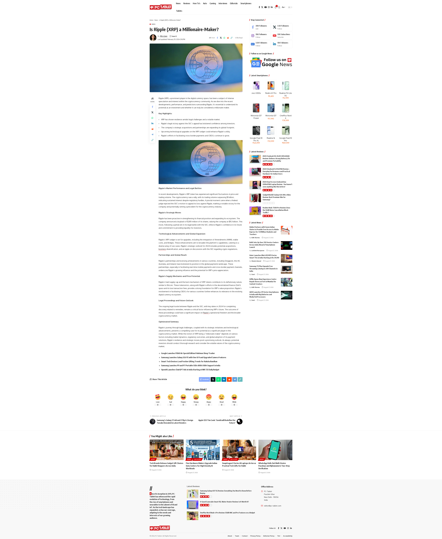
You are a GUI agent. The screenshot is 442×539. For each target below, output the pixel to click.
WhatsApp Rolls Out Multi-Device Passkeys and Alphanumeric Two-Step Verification (274, 466)
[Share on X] (220, 38)
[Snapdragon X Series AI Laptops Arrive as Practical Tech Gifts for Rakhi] (239, 450)
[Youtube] (281, 36)
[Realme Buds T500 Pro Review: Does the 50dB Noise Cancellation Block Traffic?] (255, 210)
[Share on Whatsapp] (224, 38)
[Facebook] (259, 7)
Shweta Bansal (256, 261)
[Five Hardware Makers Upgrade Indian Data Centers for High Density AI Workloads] (203, 450)
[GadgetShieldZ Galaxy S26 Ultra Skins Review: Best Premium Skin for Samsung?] (255, 198)
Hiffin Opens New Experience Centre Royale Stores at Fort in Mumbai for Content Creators (262, 281)
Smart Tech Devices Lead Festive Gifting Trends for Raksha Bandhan (189, 361)
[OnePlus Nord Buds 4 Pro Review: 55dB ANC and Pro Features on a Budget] (192, 515)
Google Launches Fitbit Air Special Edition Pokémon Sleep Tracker (188, 353)
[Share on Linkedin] (152, 123)
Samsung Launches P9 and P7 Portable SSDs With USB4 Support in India (190, 365)
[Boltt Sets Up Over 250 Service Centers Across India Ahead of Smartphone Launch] (286, 245)
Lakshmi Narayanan (257, 250)
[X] (262, 7)
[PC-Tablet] (161, 7)
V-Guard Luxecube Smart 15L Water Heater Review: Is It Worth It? (224, 502)
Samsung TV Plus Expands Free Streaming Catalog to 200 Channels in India (263, 268)
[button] (279, 7)
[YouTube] (265, 7)
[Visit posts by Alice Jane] (153, 37)
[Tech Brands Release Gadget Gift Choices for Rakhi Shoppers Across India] (167, 450)
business (162, 249)
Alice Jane (163, 36)
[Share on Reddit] (228, 38)
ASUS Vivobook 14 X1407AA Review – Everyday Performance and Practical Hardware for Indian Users (276, 171)
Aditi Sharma (255, 238)
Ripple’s (206, 313)
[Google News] (260, 44)
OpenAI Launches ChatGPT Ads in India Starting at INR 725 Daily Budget (190, 369)
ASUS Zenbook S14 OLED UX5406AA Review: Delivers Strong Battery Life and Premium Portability (276, 158)
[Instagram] (268, 7)
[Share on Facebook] (217, 38)
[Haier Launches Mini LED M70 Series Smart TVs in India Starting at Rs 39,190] (286, 258)
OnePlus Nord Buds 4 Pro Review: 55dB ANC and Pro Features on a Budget (227, 513)
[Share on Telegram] (152, 134)
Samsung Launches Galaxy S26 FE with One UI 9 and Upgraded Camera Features (193, 357)
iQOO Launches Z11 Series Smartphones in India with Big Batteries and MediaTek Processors (264, 294)
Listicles (197, 459)
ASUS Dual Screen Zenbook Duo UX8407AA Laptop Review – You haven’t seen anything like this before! (277, 184)
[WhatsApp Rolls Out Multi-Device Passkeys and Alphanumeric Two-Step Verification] (275, 450)
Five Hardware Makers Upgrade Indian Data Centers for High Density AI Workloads (201, 466)
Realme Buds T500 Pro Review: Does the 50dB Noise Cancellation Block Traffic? (276, 210)
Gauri (253, 274)
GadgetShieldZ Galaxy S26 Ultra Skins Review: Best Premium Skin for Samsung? (277, 197)
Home (151, 20)
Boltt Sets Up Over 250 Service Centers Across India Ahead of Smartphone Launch (264, 244)
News (156, 20)
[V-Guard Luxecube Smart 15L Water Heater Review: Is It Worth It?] (192, 505)
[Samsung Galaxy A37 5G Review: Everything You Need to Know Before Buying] (192, 494)
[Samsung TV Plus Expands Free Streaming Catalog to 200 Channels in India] (286, 269)
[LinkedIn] (271, 7)
